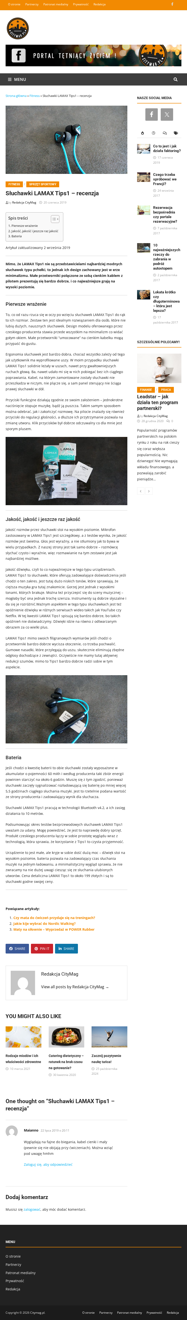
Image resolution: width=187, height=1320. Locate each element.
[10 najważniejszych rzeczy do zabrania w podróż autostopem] (143, 246)
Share (20, 948)
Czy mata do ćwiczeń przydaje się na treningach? (54, 917)
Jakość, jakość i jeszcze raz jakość (34, 231)
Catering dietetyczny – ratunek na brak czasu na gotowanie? (66, 1062)
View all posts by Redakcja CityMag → (75, 986)
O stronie (14, 4)
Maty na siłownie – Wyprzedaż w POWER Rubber (53, 929)
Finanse (146, 390)
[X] (178, 4)
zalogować (32, 1209)
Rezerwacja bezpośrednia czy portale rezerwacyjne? (165, 214)
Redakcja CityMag (24, 202)
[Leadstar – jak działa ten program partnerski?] (159, 368)
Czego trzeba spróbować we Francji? (165, 179)
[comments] (164, 133)
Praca (166, 390)
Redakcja (100, 4)
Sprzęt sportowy (42, 184)
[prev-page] (140, 491)
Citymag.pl (37, 1313)
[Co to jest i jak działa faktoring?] (143, 147)
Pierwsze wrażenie (24, 226)
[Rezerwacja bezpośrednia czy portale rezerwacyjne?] (143, 208)
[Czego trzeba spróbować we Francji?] (143, 175)
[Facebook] (173, 4)
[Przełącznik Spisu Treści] (52, 219)
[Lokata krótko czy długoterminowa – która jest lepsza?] (143, 292)
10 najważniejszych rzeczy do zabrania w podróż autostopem (166, 257)
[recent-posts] (153, 133)
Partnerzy (31, 4)
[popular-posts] (142, 133)
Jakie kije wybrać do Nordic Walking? (44, 923)
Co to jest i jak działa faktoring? (167, 148)
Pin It (44, 948)
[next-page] (149, 491)
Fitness (34, 96)
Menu (19, 79)
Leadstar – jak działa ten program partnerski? (157, 402)
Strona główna (16, 96)
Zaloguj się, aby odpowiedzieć (48, 1164)
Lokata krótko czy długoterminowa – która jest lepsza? (166, 301)
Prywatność (81, 4)
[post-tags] (175, 133)
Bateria (16, 236)
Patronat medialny (55, 4)
